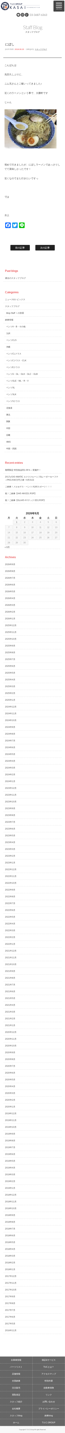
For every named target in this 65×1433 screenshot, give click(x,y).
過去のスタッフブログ (15, 278)
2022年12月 (10, 869)
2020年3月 (10, 1093)
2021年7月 (10, 984)
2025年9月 (10, 646)
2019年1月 (10, 1188)
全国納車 (16, 1381)
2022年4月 (10, 923)
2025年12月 (10, 625)
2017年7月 (10, 1310)
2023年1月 (10, 862)
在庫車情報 (16, 1360)
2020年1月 (10, 1107)
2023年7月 (10, 822)
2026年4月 (10, 598)
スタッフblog (16, 1415)
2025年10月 (10, 639)
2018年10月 (10, 1208)
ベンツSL (10, 387)
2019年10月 (10, 1127)
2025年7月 (10, 659)
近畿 (8, 435)
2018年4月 (10, 1249)
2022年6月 (10, 910)
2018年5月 (10, 1242)
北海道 (9, 408)
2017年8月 (10, 1303)
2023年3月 (10, 849)
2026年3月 (10, 605)
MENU (59, 6)
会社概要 (16, 1408)
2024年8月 (10, 734)
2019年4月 (10, 1168)
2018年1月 (10, 1269)
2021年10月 (10, 964)
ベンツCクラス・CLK (16, 360)
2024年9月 (10, 727)
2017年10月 (10, 1290)
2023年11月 (10, 795)
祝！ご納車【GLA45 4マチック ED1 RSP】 (25, 500)
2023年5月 (10, 835)
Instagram (22, 14)
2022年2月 (10, 937)
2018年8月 (10, 1222)
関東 (8, 421)
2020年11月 (10, 1039)
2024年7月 (10, 740)
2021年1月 (10, 1025)
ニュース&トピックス (15, 299)
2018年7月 (10, 1229)
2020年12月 (10, 1032)
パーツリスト (16, 1367)
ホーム (16, 1422)
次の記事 (45, 247)
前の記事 (20, 247)
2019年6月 (10, 1154)
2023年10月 (10, 801)
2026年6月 (10, 585)
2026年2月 (10, 612)
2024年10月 (10, 720)
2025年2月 (10, 693)
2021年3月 (10, 1012)
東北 (8, 415)
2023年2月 (10, 856)
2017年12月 (10, 1276)
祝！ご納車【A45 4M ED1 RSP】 (20, 493)
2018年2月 (10, 1262)
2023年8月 (10, 815)
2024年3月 (10, 768)
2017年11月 (10, 1283)
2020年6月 (10, 1073)
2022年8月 (10, 896)
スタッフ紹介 (16, 1401)
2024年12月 (10, 707)
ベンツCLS (11, 340)
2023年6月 (10, 829)
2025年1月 (10, 700)
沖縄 (8, 347)
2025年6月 (10, 666)
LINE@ (18, 14)
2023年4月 (10, 842)
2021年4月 (10, 1005)
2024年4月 (10, 761)
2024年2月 (10, 774)
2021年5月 (10, 998)
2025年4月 (10, 679)
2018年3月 (10, 1256)
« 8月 (7, 547)
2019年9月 (10, 1134)
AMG (8, 442)
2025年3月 (10, 686)
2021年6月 (10, 991)
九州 (8, 333)
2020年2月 (10, 1100)
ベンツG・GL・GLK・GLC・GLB (22, 374)
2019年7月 (10, 1147)
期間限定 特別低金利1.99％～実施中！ (23, 470)
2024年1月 (10, 781)
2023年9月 (10, 808)
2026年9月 (10, 564)
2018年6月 (10, 1235)
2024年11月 (10, 713)
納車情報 (9, 320)
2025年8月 (10, 652)
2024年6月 (10, 747)
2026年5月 (10, 591)
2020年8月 (10, 1059)
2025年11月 (10, 632)
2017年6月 (10, 1317)
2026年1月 (10, 618)
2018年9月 (10, 1215)
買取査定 (16, 1395)
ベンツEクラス (13, 367)
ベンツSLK (11, 394)
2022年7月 (10, 903)
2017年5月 (10, 1323)
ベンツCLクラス (13, 354)
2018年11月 (10, 1201)
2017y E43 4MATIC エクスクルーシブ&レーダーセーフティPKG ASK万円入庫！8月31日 (31, 478)
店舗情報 (16, 1374)
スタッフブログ (41, 49)
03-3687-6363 (38, 14)
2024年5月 (10, 754)
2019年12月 (10, 1113)
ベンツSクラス (13, 401)
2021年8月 (10, 978)
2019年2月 (10, 1181)
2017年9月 (10, 1296)
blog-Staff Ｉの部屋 (15, 313)
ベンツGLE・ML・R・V (17, 381)
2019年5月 (10, 1161)
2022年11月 (10, 876)
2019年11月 (10, 1120)
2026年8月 (10, 571)
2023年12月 (10, 788)
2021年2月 (10, 1018)
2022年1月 (10, 944)
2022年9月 (10, 890)
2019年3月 (10, 1174)
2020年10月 (10, 1046)
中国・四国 (11, 448)
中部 (8, 428)
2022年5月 (10, 917)
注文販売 (16, 1388)
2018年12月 (10, 1195)
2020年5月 (10, 1079)
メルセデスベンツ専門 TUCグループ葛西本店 (25, 6)
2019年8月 (10, 1140)
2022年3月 (10, 930)
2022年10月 (10, 883)
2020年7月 (10, 1066)
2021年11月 (10, 957)
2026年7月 (10, 578)
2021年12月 (10, 951)
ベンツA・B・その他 (16, 326)
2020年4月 (10, 1086)
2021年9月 (10, 971)
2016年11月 (10, 1330)
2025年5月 (10, 673)
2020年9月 (10, 1052)
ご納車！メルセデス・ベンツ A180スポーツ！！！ (28, 486)
